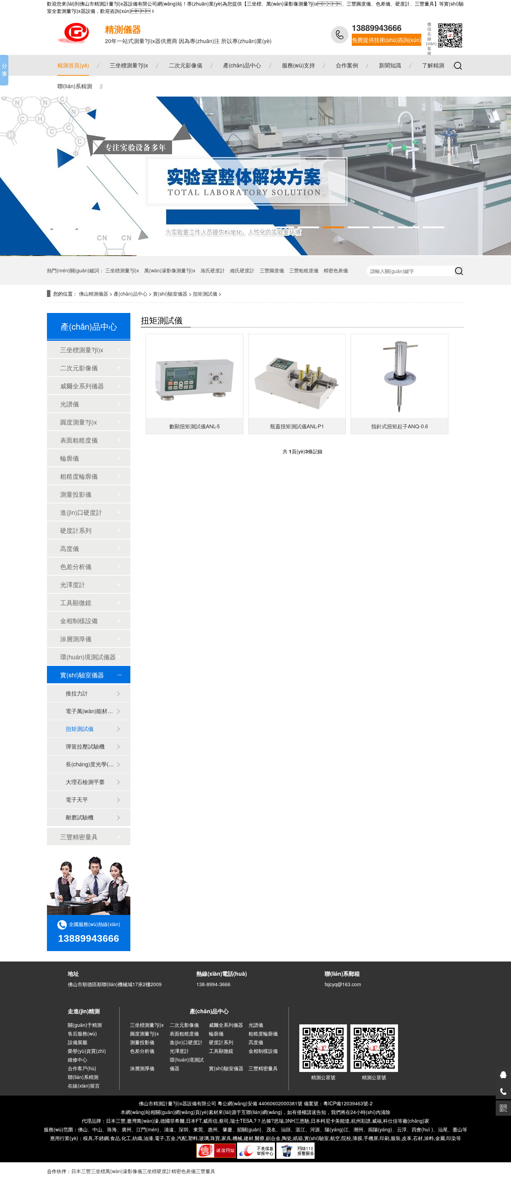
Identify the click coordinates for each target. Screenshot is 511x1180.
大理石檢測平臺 (85, 782)
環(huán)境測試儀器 (88, 656)
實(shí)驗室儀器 (170, 293)
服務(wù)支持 (298, 65)
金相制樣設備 (79, 620)
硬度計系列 (75, 530)
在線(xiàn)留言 (84, 1085)
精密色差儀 (336, 270)
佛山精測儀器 (93, 293)
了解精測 (433, 65)
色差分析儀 (75, 566)
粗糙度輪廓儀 (79, 475)
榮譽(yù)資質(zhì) (87, 1050)
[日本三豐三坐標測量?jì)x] (70, 32)
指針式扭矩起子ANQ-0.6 (399, 426)
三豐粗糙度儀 (303, 270)
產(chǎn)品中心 (242, 65)
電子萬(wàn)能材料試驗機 (91, 711)
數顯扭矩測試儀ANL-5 (194, 426)
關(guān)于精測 (85, 1024)
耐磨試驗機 (80, 817)
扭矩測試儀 (205, 293)
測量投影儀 (75, 493)
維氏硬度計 (242, 270)
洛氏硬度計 (213, 270)
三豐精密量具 (79, 836)
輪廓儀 (69, 457)
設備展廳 (77, 1042)
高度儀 (69, 548)
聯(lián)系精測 (74, 86)
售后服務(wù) (82, 1033)
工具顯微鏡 (75, 602)
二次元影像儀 (185, 65)
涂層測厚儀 (75, 638)
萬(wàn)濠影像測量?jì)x (169, 270)
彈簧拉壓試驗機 (85, 746)
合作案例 (347, 65)
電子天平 (77, 799)
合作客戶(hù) (82, 1068)
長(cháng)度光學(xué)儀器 (91, 764)
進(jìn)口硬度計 (81, 512)
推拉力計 (77, 693)
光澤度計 (72, 584)
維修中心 (77, 1059)
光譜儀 (69, 403)
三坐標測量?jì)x (129, 65)
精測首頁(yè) (73, 65)
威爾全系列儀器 (82, 385)
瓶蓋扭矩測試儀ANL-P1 (297, 426)
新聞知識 (390, 65)
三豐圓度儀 (272, 270)
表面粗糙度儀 (79, 439)
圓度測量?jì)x (78, 421)
